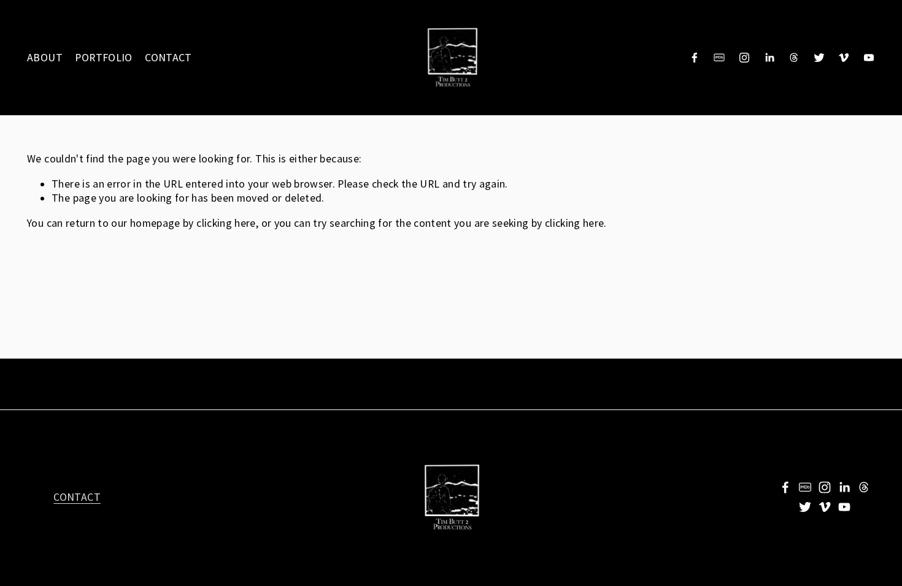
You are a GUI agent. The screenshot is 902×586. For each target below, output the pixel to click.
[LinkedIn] (769, 57)
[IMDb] (719, 57)
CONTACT (168, 57)
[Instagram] (744, 57)
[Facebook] (694, 57)
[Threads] (794, 57)
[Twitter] (819, 57)
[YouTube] (869, 57)
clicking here (226, 223)
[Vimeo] (844, 57)
